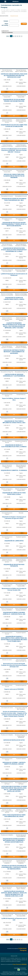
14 (7, 286)
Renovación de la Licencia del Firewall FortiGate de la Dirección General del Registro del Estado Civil (14, 665)
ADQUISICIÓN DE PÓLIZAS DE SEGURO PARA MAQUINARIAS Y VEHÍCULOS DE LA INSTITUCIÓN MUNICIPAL (14, 224)
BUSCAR (24, 23)
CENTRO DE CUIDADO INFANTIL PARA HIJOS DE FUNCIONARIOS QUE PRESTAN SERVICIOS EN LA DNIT (14, 75)
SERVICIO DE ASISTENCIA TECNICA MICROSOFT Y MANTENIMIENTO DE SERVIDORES (14, 352)
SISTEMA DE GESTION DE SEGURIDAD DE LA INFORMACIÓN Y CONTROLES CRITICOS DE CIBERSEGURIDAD (14, 867)
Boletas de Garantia (23, 974)
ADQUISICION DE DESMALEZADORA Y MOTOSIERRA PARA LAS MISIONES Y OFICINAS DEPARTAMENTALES (14, 840)
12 (7, 802)
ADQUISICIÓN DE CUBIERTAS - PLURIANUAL (14, 470)
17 (7, 310)
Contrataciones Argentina (22, 973)
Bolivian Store (11, 974)
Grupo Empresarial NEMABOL (20, 964)
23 (7, 931)
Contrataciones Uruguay (4, 973)
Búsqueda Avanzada (14, 15)
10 (7, 678)
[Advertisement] (14, 54)
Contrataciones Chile (13, 973)
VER (14, 91)
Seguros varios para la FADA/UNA (14, 689)
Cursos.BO (17, 974)
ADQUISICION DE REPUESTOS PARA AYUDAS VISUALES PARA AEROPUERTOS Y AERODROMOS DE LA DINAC (14, 250)
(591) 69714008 (23, 969)
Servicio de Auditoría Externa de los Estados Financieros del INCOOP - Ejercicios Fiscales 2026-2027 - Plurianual (14, 150)
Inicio (8, 36)
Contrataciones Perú (5, 974)
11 (7, 339)
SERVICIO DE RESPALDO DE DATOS (14, 740)
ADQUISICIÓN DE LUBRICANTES (14, 540)
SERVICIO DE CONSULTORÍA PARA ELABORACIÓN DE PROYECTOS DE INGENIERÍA (14, 176)
